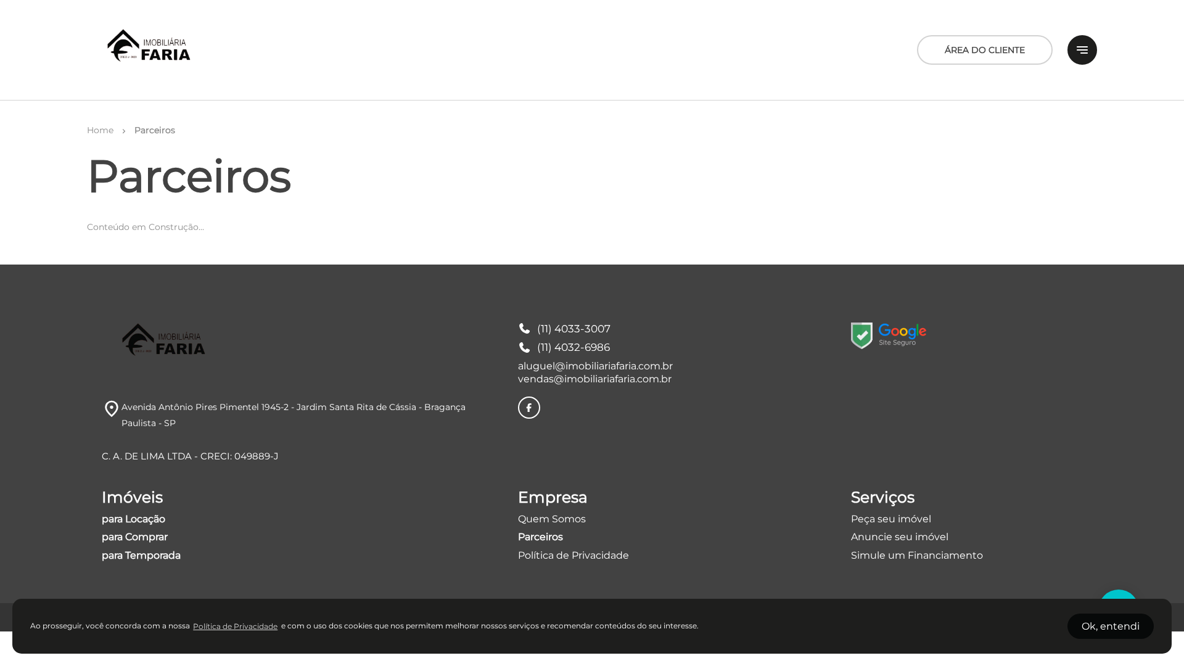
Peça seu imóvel (891, 519)
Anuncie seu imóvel (899, 537)
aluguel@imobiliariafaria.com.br (595, 366)
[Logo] (150, 50)
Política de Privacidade (573, 555)
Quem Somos (552, 519)
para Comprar (135, 537)
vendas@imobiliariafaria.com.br (595, 379)
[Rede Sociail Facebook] (529, 407)
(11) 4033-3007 (573, 329)
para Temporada (141, 555)
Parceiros (540, 537)
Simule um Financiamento (917, 555)
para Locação (133, 519)
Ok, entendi (1111, 626)
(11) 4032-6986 (573, 347)
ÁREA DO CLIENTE (985, 50)
